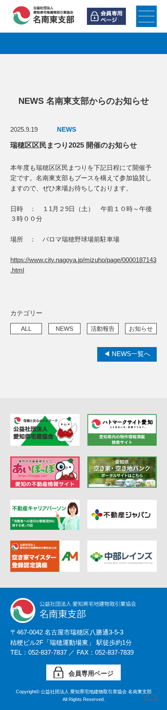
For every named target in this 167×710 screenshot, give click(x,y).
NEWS (64, 328)
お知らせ (141, 328)
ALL (26, 328)
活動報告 (103, 328)
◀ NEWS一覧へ (127, 353)
